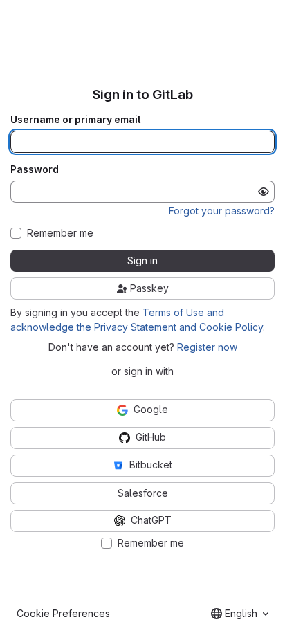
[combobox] (240, 613)
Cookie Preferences (63, 613)
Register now (207, 347)
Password (34, 169)
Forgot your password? (222, 211)
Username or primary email (75, 119)
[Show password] (263, 192)
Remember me (60, 233)
